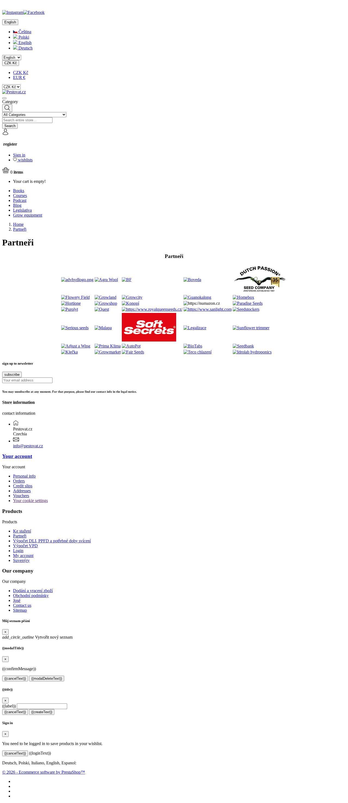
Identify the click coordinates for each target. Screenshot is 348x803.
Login (18, 550)
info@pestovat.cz (28, 446)
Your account (17, 456)
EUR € (19, 77)
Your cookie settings (30, 500)
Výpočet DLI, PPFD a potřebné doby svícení (52, 541)
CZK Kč (20, 72)
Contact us (22, 605)
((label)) (9, 706)
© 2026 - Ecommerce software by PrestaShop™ (43, 772)
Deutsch (25, 48)
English (24, 42)
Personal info (24, 476)
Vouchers (21, 495)
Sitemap (20, 610)
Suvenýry (21, 560)
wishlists (25, 160)
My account (23, 555)
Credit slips (22, 486)
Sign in (19, 155)
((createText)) (41, 712)
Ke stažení (22, 531)
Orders (19, 481)
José (16, 600)
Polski (23, 37)
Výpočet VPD (25, 545)
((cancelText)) (15, 678)
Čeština (24, 31)
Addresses (22, 490)
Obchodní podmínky (31, 595)
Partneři (19, 536)
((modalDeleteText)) (46, 678)
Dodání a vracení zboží (33, 590)
